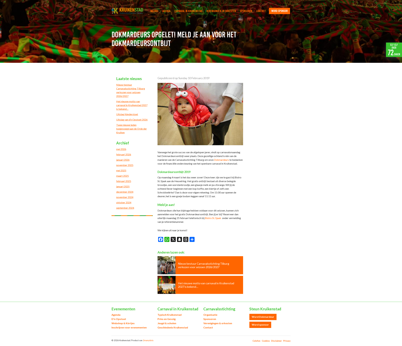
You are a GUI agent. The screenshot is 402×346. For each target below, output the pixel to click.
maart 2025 (122, 175)
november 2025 (124, 165)
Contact (261, 11)
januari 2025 (123, 186)
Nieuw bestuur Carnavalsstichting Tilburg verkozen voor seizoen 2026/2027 (130, 90)
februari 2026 (123, 154)
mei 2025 (121, 170)
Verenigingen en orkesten (221, 11)
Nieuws (154, 11)
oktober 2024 (123, 202)
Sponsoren (246, 11)
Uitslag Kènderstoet (127, 114)
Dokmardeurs (221, 159)
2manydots (148, 340)
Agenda (166, 11)
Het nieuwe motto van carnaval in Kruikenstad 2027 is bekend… (131, 105)
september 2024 (125, 207)
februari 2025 (123, 181)
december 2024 (124, 191)
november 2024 (124, 197)
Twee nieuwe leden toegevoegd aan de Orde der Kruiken (131, 128)
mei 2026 (121, 149)
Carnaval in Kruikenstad (188, 11)
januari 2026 (123, 159)
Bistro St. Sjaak (213, 217)
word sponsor (279, 11)
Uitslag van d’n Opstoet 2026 (132, 119)
